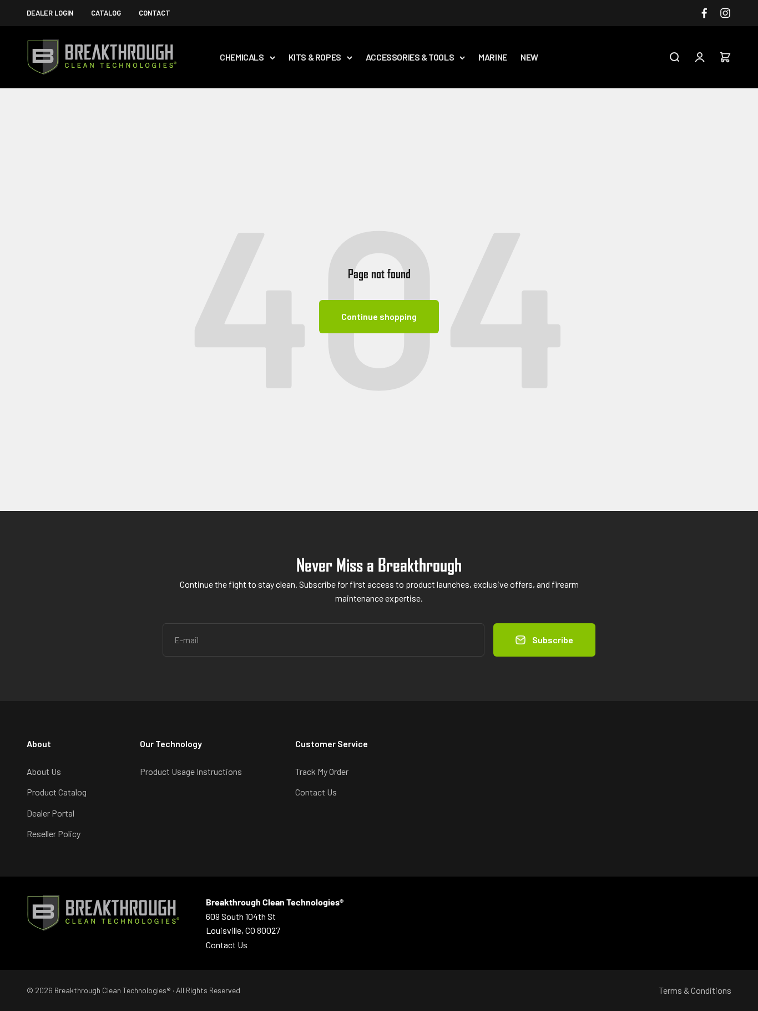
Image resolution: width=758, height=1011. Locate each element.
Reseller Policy (53, 833)
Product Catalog (57, 792)
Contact (154, 12)
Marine (492, 57)
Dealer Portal (50, 813)
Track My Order (321, 771)
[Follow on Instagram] (725, 13)
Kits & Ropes (315, 57)
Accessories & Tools (410, 57)
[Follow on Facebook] (704, 13)
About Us (44, 771)
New (529, 57)
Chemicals (242, 57)
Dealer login (50, 12)
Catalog (106, 12)
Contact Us (316, 792)
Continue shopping (379, 316)
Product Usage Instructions (191, 771)
